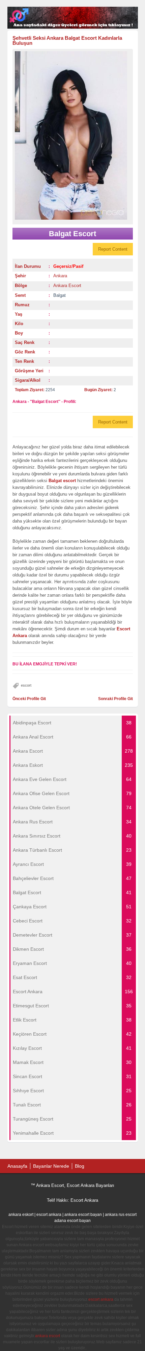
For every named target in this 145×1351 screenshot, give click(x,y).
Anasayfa (17, 1166)
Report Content (112, 249)
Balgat (59, 295)
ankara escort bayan (83, 1214)
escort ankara (48, 1214)
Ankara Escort (67, 285)
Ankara (60, 275)
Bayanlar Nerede (51, 1166)
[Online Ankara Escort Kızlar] (72, 27)
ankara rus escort (121, 1214)
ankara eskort (20, 1214)
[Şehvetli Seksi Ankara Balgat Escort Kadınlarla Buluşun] (72, 135)
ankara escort (47, 1335)
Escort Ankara (84, 1200)
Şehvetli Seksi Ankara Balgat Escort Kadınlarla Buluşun (67, 40)
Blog (79, 1166)
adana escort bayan (72, 1220)
